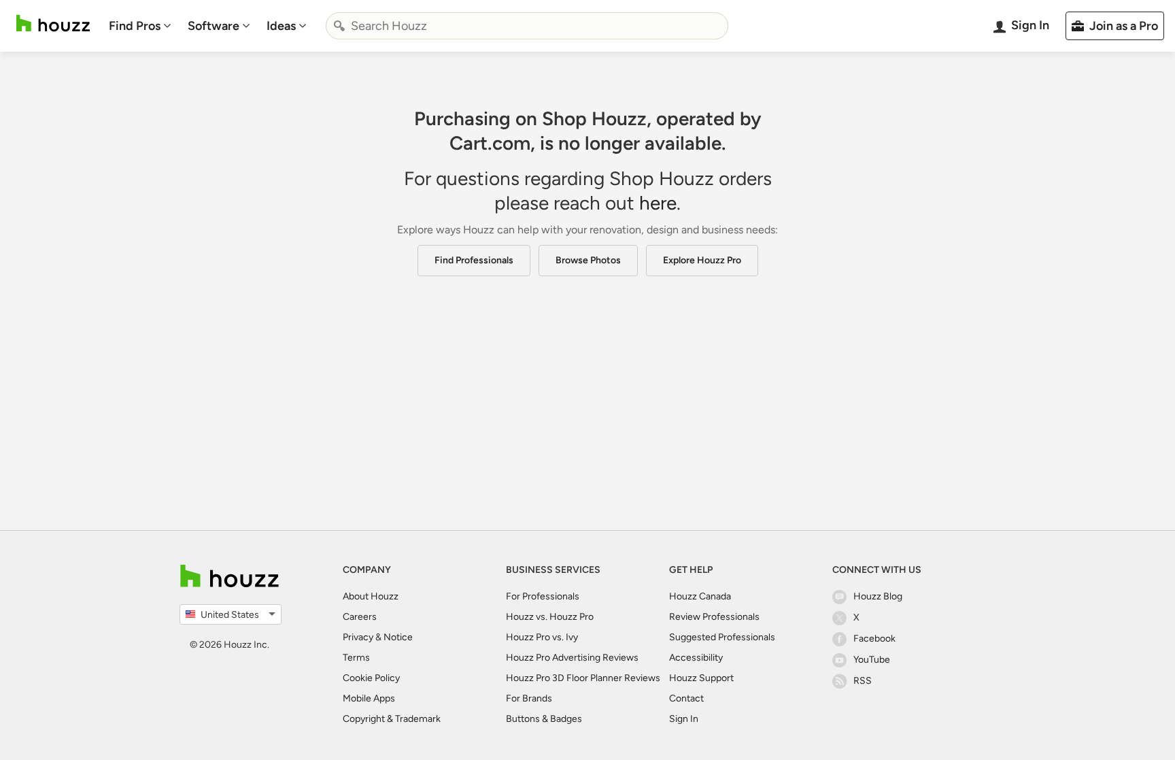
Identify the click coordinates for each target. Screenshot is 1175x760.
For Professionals (542, 596)
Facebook (874, 638)
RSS (862, 681)
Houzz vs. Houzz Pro (550, 617)
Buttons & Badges (544, 719)
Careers (360, 617)
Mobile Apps (369, 698)
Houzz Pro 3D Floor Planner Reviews (583, 678)
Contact (686, 698)
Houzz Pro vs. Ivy (542, 637)
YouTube (871, 659)
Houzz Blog (877, 596)
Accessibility (696, 657)
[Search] (339, 25)
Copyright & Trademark (392, 719)
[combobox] (527, 25)
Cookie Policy (371, 678)
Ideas (281, 25)
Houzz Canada (700, 596)
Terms (356, 657)
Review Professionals (714, 617)
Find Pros (134, 25)
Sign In (683, 719)
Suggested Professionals (722, 637)
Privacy (358, 637)
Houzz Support (701, 678)
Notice (398, 637)
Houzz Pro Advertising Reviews (572, 657)
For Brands (529, 698)
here (658, 202)
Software (213, 25)
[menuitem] (140, 26)
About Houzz (370, 596)
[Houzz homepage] (53, 23)
